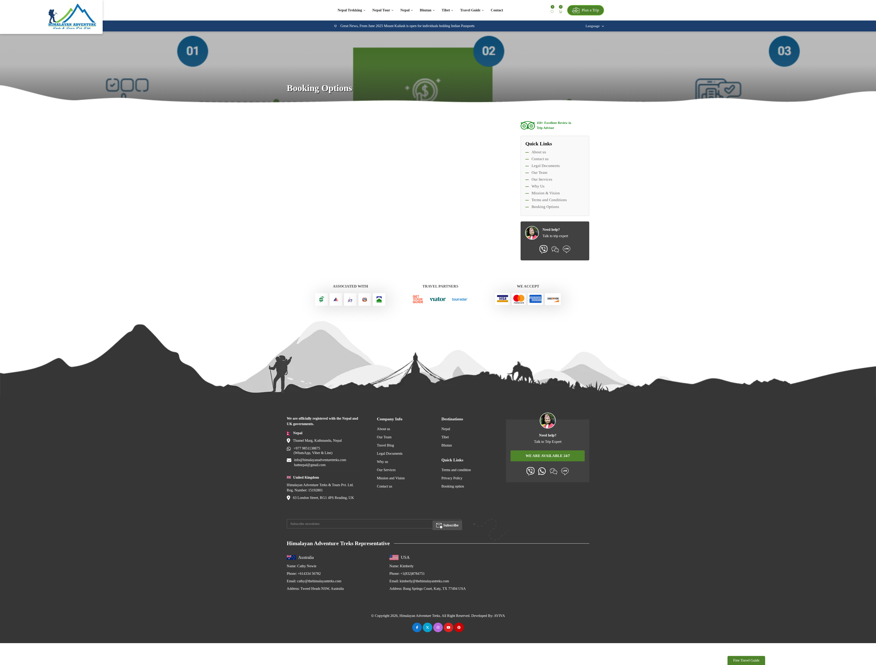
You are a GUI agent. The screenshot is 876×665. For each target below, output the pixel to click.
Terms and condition (456, 470)
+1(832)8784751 (412, 573)
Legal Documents (546, 166)
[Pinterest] (459, 627)
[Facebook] (417, 627)
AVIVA (499, 616)
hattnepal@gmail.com (310, 465)
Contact (497, 10)
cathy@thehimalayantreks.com (319, 581)
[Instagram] (438, 627)
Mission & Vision (546, 193)
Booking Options (545, 207)
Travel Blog (385, 445)
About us (539, 152)
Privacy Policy (451, 478)
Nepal (404, 10)
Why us (382, 462)
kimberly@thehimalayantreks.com (424, 581)
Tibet (446, 10)
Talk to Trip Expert (547, 442)
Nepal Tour (381, 10)
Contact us (540, 159)
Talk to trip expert (555, 236)
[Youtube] (448, 627)
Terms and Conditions (549, 200)
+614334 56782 (309, 573)
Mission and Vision (391, 478)
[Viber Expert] (530, 471)
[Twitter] (427, 627)
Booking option (452, 486)
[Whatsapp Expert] (542, 471)
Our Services (542, 179)
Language (593, 26)
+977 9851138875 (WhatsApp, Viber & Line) (313, 450)
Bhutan (425, 10)
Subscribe (450, 525)
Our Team (539, 172)
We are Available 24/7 (548, 456)
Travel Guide (470, 10)
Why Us (538, 186)
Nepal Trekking (350, 10)
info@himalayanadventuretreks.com (320, 460)
